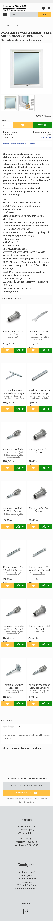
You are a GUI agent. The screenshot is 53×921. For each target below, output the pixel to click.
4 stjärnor (11, 726)
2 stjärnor (6, 726)
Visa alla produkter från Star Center (19, 144)
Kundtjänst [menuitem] (26, 875)
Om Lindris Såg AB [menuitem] (26, 878)
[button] (5, 15)
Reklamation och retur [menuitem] (26, 888)
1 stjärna (4, 726)
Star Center (46, 137)
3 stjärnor (8, 726)
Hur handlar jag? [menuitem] (26, 872)
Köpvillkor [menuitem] (26, 882)
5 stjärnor (13, 726)
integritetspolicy (26, 802)
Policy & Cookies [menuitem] (26, 885)
